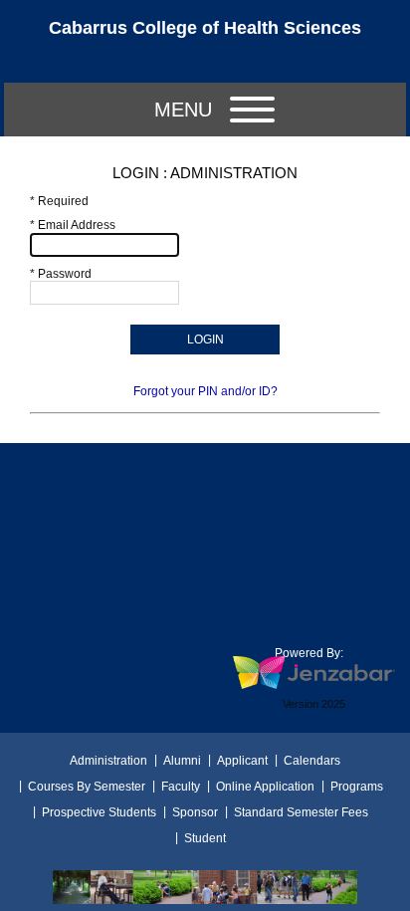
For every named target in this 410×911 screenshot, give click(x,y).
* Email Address (72, 225)
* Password (61, 274)
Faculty (180, 787)
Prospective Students (99, 812)
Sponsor (195, 812)
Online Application (265, 787)
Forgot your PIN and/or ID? (205, 391)
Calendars (312, 761)
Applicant (242, 761)
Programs (356, 787)
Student (205, 838)
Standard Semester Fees (301, 812)
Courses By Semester (86, 787)
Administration (108, 761)
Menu (183, 109)
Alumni (182, 761)
